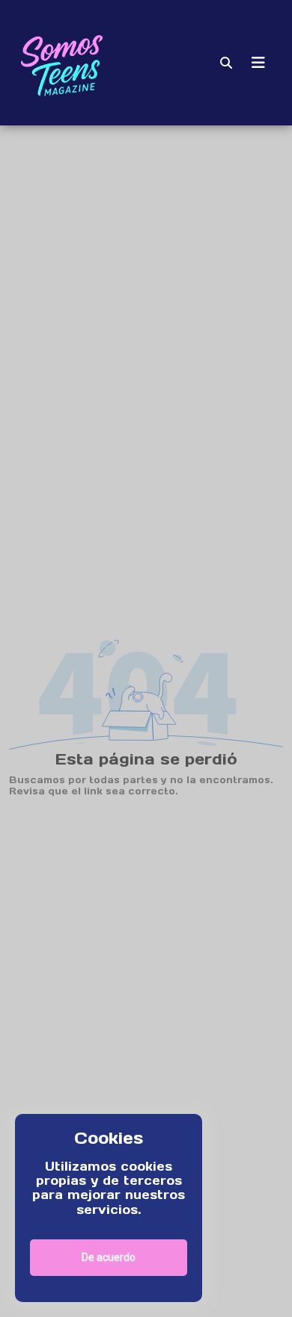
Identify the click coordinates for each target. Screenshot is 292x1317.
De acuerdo (109, 1257)
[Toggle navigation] (258, 62)
